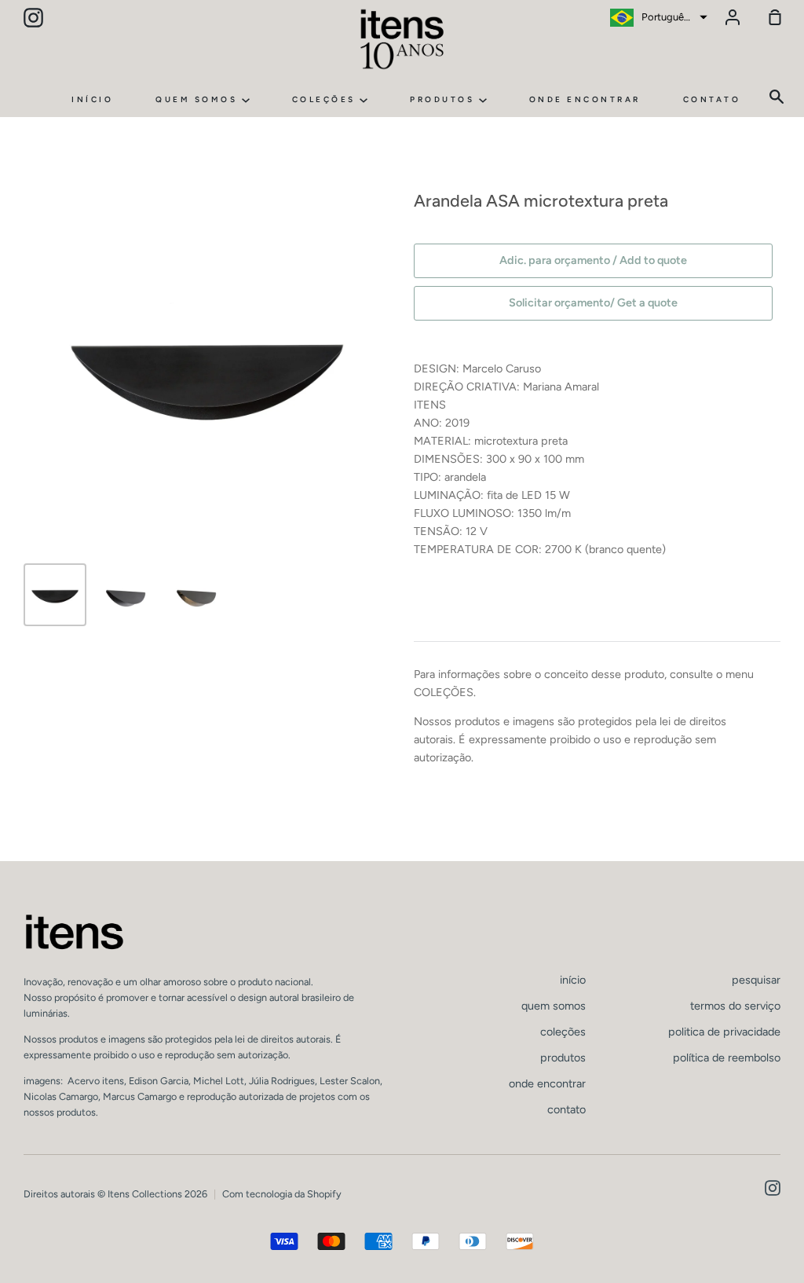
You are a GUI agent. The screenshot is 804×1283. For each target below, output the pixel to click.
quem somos (198, 99)
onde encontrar (585, 99)
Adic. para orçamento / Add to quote (593, 260)
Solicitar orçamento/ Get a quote (593, 302)
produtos (444, 99)
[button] (657, 17)
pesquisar (756, 980)
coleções (326, 99)
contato (712, 99)
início (92, 99)
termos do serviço (735, 1006)
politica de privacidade (724, 1032)
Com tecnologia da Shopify (282, 1194)
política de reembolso (726, 1057)
